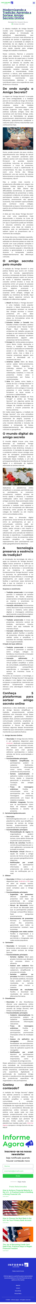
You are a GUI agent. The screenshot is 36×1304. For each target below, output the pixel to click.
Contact (18, 1288)
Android (9, 743)
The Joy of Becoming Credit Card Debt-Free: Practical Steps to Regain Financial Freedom (17, 1246)
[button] (33, 2)
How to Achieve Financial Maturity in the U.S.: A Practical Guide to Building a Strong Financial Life (18, 1192)
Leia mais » (6, 1196)
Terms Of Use (18, 1290)
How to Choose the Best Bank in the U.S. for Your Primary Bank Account (17, 1219)
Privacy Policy (18, 1293)
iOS (28, 881)
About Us (18, 1285)
